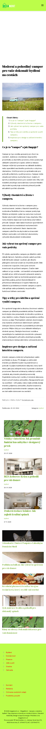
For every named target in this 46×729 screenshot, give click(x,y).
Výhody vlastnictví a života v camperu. (26, 123)
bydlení (41, 408)
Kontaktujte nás (27, 400)
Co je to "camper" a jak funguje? (23, 120)
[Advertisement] (23, 35)
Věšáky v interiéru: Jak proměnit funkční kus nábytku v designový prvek (22, 442)
